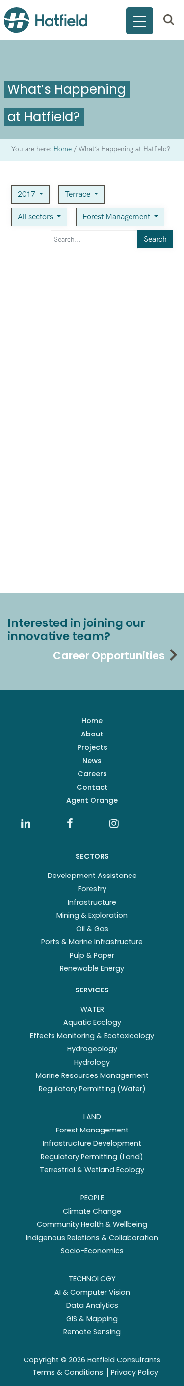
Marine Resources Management (92, 1075)
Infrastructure (92, 902)
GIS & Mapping (92, 1319)
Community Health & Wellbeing (92, 1224)
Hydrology (92, 1062)
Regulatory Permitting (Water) (92, 1089)
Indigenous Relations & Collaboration (92, 1238)
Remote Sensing (92, 1332)
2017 (27, 194)
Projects (92, 747)
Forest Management (117, 217)
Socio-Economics (92, 1251)
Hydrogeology (92, 1049)
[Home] (45, 20)
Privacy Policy (134, 1372)
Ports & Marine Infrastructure (92, 942)
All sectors (36, 217)
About (92, 734)
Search (155, 239)
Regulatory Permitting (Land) (92, 1156)
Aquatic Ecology (92, 1022)
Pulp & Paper (92, 955)
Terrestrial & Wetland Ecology (92, 1170)
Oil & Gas (92, 928)
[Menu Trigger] (139, 20)
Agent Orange (92, 800)
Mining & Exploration (92, 915)
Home (92, 721)
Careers (92, 774)
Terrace (78, 194)
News (92, 760)
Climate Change (92, 1211)
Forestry (92, 889)
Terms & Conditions (67, 1372)
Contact (92, 787)
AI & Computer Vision (92, 1292)
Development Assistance (92, 875)
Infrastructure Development (92, 1143)
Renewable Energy (92, 968)
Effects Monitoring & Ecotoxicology (92, 1036)
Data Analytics (92, 1305)
